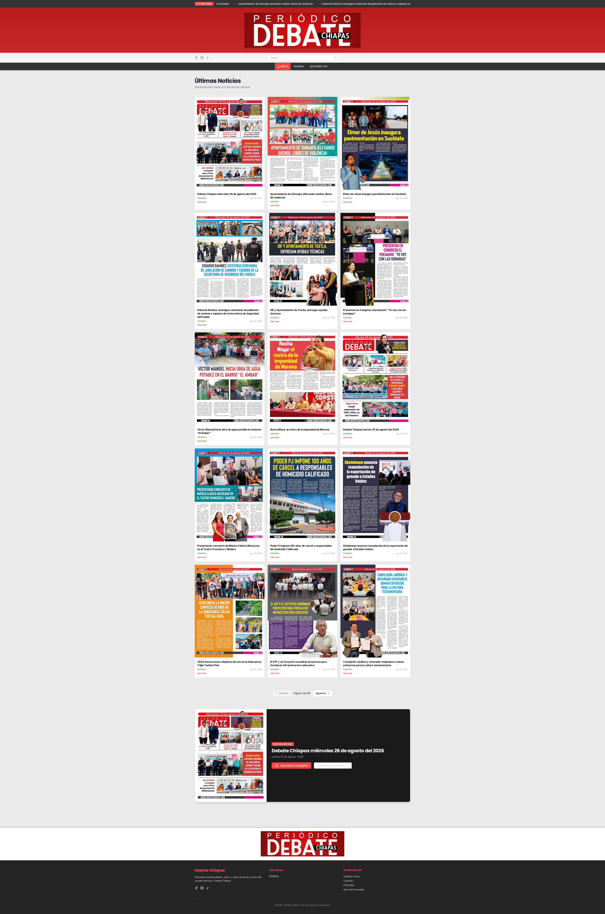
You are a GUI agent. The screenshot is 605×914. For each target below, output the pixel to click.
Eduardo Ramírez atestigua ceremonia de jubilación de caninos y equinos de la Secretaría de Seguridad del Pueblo (272, 3)
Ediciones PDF (319, 66)
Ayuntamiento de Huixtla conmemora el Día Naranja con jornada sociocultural (394, 3)
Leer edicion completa (294, 765)
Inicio (284, 66)
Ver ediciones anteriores (331, 765)
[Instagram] (202, 57)
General (299, 66)
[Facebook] (196, 57)
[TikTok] (207, 57)
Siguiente (321, 693)
